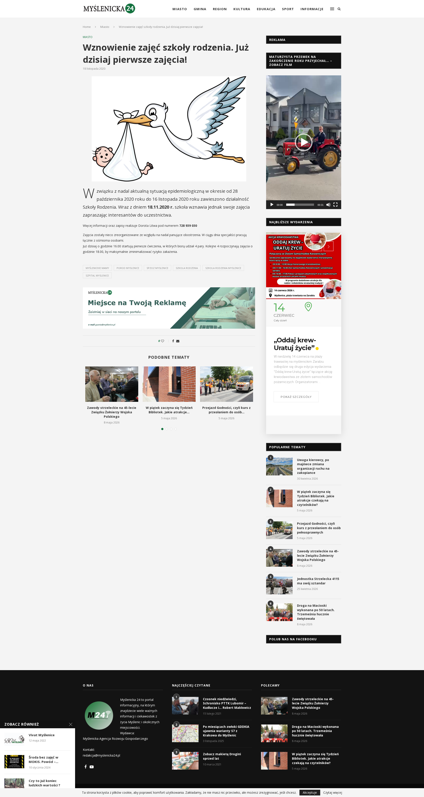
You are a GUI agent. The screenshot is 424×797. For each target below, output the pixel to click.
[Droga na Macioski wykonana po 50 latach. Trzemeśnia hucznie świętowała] (279, 612)
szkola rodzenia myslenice (223, 268)
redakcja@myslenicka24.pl (101, 755)
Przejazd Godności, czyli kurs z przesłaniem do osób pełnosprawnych (319, 527)
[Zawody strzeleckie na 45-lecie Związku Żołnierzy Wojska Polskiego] (111, 384)
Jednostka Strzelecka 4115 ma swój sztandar (318, 581)
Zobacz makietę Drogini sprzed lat (222, 756)
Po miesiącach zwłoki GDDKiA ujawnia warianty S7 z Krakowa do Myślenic (226, 731)
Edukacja (266, 9)
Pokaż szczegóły (296, 396)
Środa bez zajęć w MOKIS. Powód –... (43, 759)
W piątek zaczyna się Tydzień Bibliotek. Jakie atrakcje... (169, 410)
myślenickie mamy (97, 268)
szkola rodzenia (187, 268)
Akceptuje (310, 792)
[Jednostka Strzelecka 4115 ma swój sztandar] (279, 585)
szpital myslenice (97, 275)
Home (87, 27)
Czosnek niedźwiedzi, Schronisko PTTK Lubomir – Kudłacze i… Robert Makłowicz (227, 703)
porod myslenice (128, 268)
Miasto (179, 9)
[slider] (300, 205)
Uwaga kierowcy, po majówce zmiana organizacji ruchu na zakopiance (313, 466)
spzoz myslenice (157, 268)
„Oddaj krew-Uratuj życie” (295, 344)
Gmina (200, 9)
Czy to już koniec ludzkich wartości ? (44, 782)
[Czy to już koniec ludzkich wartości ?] (14, 785)
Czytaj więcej (332, 792)
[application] (303, 142)
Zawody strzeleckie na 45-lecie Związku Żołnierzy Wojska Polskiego (111, 412)
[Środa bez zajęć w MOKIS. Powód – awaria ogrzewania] (14, 761)
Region (220, 9)
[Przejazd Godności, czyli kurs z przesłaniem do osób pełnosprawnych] (226, 384)
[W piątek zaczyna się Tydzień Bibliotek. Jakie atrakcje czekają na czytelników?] (169, 384)
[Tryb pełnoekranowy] (335, 204)
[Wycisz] (328, 204)
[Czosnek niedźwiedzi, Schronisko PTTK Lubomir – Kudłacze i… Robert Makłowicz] (185, 706)
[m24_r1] (169, 289)
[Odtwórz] (272, 204)
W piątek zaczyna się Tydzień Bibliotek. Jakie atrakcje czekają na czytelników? (315, 498)
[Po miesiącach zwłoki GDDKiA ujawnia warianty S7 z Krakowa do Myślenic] (185, 733)
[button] (303, 142)
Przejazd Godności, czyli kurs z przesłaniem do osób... (226, 410)
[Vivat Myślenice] (14, 739)
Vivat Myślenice (42, 735)
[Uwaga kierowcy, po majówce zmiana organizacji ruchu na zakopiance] (279, 466)
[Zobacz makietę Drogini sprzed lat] (185, 761)
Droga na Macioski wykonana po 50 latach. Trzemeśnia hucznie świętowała (316, 612)
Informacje (312, 9)
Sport (288, 9)
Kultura (241, 9)
